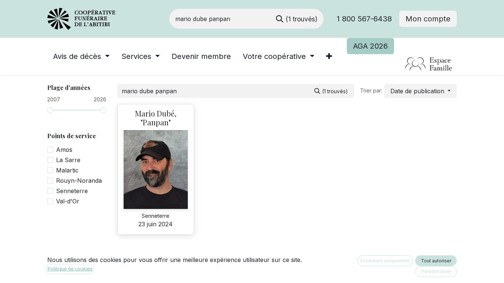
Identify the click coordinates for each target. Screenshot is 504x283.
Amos (64, 149)
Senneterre (72, 191)
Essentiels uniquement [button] (385, 260)
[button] (420, 91)
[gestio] (401, 64)
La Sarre (68, 160)
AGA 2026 (370, 46)
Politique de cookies (70, 269)
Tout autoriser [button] (436, 260)
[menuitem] (81, 56)
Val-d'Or (67, 201)
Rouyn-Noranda (79, 180)
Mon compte (428, 18)
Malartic (67, 170)
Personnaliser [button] (436, 271)
